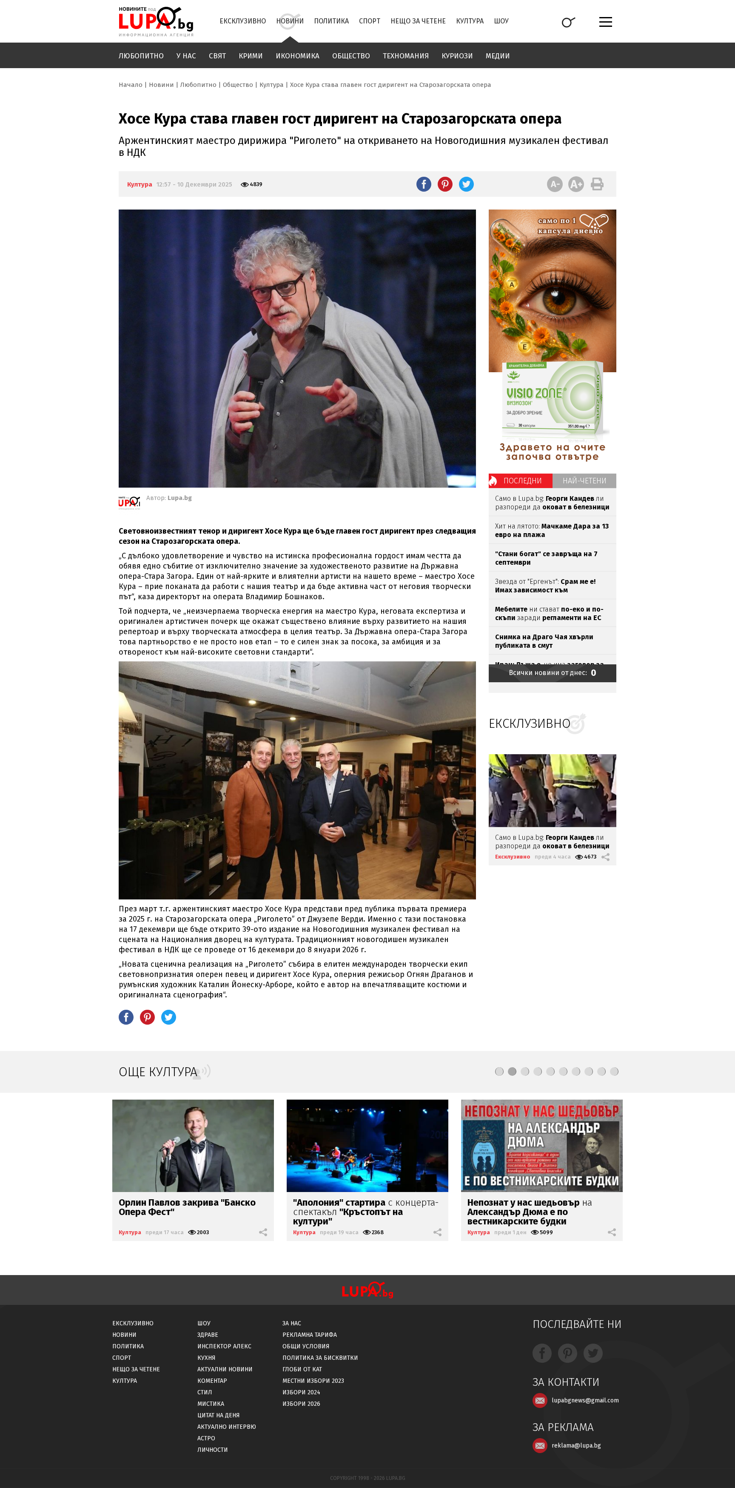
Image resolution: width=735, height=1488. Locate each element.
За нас (291, 1323)
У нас (186, 56)
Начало (130, 85)
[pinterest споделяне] (445, 184)
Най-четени (585, 480)
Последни (523, 480)
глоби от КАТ (302, 1369)
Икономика (297, 56)
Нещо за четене (418, 21)
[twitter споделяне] (466, 184)
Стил (204, 1392)
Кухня (206, 1358)
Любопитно (141, 56)
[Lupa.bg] (129, 504)
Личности (212, 1450)
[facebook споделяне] (423, 184)
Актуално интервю (226, 1427)
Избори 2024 (301, 1392)
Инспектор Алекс (224, 1346)
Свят (217, 56)
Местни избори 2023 (313, 1381)
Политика (331, 21)
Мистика (210, 1404)
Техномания (406, 56)
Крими (251, 56)
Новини (290, 21)
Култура (470, 21)
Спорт (369, 21)
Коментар (212, 1381)
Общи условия (306, 1346)
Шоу (501, 21)
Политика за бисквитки (320, 1358)
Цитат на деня (218, 1415)
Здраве (207, 1335)
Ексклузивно (242, 21)
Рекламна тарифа (309, 1335)
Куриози (457, 56)
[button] (499, 1071)
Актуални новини (225, 1369)
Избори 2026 (301, 1404)
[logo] (156, 21)
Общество (351, 56)
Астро (206, 1438)
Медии (498, 56)
